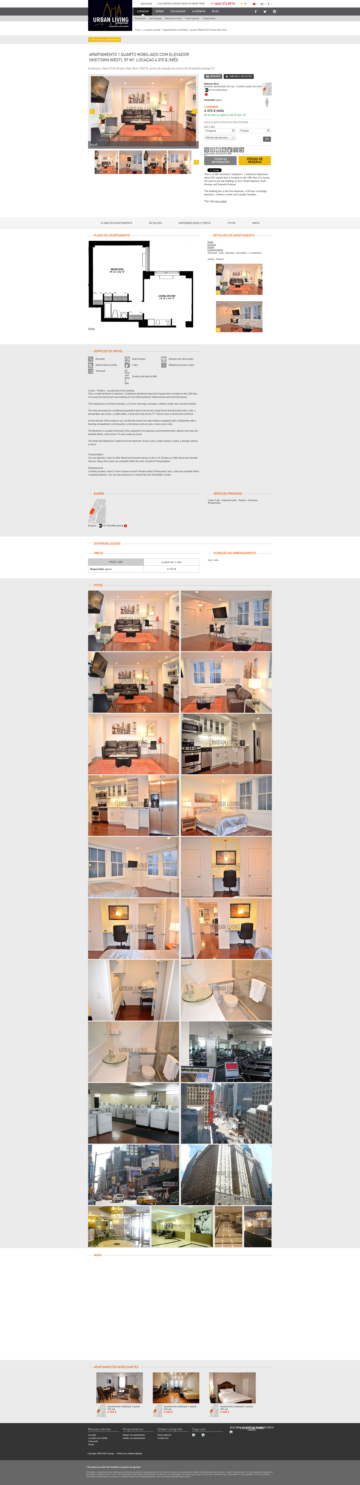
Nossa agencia (164, 1435)
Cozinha (211, 244)
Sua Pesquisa (155, 18)
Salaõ (210, 242)
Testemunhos (209, 18)
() (245, 4)
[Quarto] (226, 805)
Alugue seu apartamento (134, 1435)
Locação (92, 1435)
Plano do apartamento (116, 223)
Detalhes (155, 223)
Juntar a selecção (240, 76)
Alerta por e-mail (173, 18)
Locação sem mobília (97, 1438)
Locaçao (143, 11)
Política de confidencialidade (129, 1453)
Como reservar (192, 18)
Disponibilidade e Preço (195, 223)
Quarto (210, 247)
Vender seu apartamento (134, 1438)
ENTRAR (146, 3)
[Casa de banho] (226, 990)
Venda (159, 11)
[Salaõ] (133, 621)
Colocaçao (177, 11)
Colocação (93, 1441)
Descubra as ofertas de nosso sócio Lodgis (252, 1428)
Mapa (256, 223)
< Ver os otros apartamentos (104, 39)
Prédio (91, 328)
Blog (215, 11)
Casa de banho (215, 250)
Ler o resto (220, 201)
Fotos (232, 223)
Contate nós (163, 1438)
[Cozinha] (226, 744)
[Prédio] (226, 1051)
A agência (198, 11)
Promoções (140, 18)
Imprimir (215, 76)
